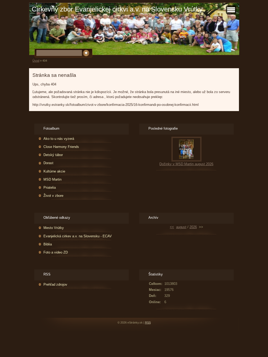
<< (172, 227)
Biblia (47, 244)
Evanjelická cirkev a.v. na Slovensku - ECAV (77, 236)
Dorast (48, 163)
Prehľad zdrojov (55, 284)
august (181, 227)
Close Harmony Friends (61, 147)
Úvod (35, 60)
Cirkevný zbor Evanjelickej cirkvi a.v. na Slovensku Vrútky (117, 9)
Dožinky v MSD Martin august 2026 (186, 164)
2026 (193, 227)
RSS (148, 322)
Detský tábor (53, 155)
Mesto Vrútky (53, 228)
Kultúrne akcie (54, 171)
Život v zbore (53, 196)
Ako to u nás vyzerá (58, 139)
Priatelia (49, 187)
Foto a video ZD (55, 252)
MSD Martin (52, 179)
